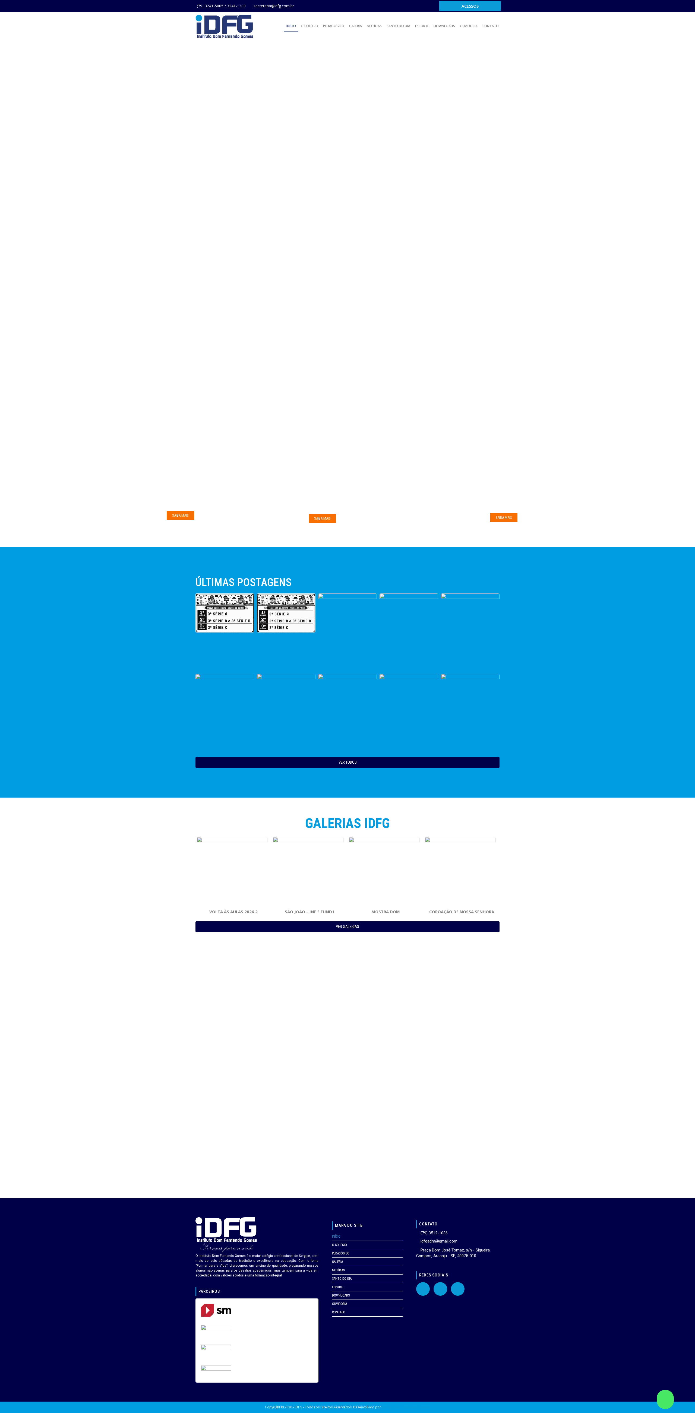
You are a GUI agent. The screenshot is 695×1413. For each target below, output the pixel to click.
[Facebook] (423, 1289)
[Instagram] (458, 1289)
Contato (490, 26)
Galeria (355, 26)
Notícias (374, 26)
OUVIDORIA (469, 26)
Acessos (470, 6)
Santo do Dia (398, 26)
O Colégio (309, 26)
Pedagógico (333, 26)
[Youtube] (440, 1289)
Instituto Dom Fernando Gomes (406, 1407)
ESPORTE (422, 26)
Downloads (444, 26)
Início (291, 26)
